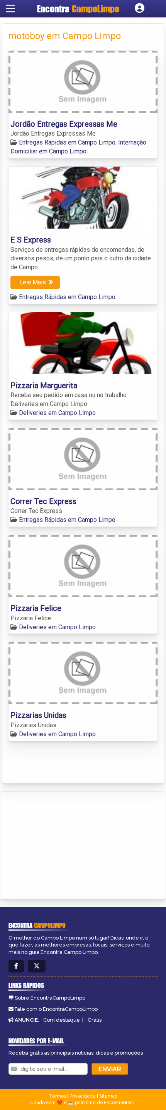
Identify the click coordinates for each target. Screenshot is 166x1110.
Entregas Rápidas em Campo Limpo (67, 142)
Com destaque (61, 1020)
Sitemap (108, 1096)
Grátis (95, 1020)
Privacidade (82, 1096)
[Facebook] (16, 966)
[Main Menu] (10, 8)
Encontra (78, 8)
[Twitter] (37, 966)
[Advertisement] (64, 843)
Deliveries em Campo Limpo (57, 412)
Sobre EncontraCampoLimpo (50, 998)
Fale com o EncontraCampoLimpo (56, 1009)
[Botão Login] (139, 8)
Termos (57, 1096)
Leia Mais (32, 282)
